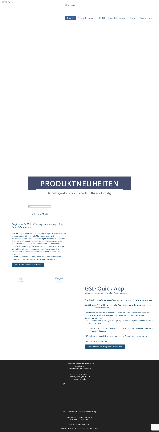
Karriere (133, 18)
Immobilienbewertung (116, 18)
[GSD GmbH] (8, 6)
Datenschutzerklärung (87, 411)
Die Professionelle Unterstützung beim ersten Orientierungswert (118, 300)
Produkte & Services (85, 18)
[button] (28, 265)
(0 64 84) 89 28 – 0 (83, 374)
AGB (65, 411)
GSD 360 (102, 18)
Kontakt (143, 18)
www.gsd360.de (79, 379)
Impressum (73, 411)
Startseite (70, 18)
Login (151, 18)
